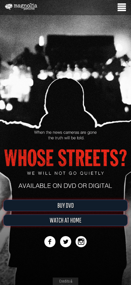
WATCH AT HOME (66, 220)
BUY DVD (65, 205)
